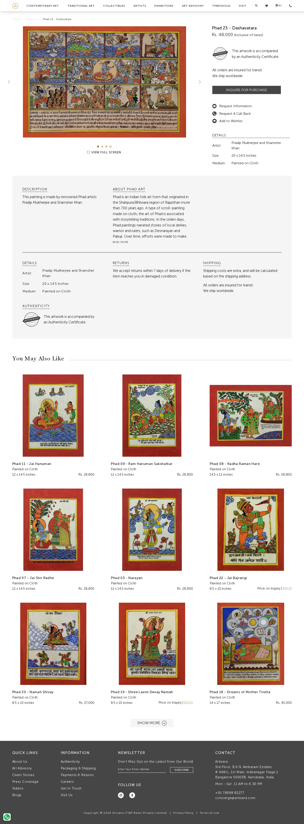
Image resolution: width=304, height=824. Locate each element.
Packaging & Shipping (78, 768)
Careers (67, 782)
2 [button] (102, 147)
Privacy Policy (183, 812)
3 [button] (106, 147)
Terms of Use (209, 812)
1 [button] (98, 147)
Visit (243, 5)
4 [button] (110, 147)
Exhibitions (164, 5)
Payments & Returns (77, 775)
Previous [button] (10, 82)
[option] (104, 82)
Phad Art (31, 19)
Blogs (17, 795)
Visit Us (67, 795)
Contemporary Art (42, 5)
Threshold (221, 5)
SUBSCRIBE (181, 769)
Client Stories (23, 775)
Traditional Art (81, 5)
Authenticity (70, 762)
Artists (140, 5)
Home (16, 19)
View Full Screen (106, 152)
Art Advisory (193, 5)
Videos (18, 788)
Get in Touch (71, 788)
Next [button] (198, 82)
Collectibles (114, 5)
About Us (19, 762)
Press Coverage (25, 782)
